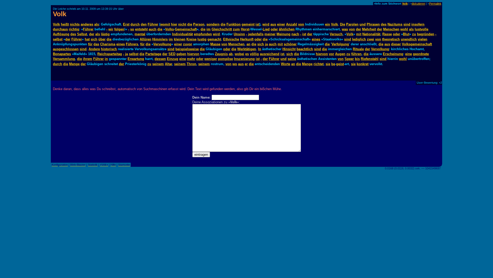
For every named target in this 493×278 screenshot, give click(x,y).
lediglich (359, 39)
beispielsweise (187, 49)
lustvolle (421, 29)
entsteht (141, 29)
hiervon (193, 54)
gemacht (214, 39)
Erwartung (136, 59)
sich (94, 39)
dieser (396, 44)
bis (357, 59)
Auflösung (61, 34)
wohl (404, 29)
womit (165, 24)
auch (152, 29)
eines (316, 39)
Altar (168, 64)
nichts (75, 24)
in (106, 59)
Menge (74, 64)
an (248, 44)
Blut (406, 34)
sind (406, 24)
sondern (213, 24)
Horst (245, 29)
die (189, 24)
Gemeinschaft (186, 29)
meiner (270, 34)
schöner (290, 44)
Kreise (191, 39)
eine (408, 54)
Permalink (435, 3)
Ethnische (231, 39)
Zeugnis (221, 54)
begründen (425, 34)
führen (356, 54)
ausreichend (269, 54)
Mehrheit (369, 29)
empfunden (203, 34)
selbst (57, 39)
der (358, 29)
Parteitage (153, 54)
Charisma (107, 44)
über (102, 39)
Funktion (233, 24)
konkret (362, 64)
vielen (422, 39)
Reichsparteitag (109, 54)
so (132, 29)
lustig (201, 39)
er (246, 64)
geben (181, 54)
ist (257, 24)
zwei (370, 39)
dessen (160, 59)
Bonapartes (62, 54)
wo (234, 64)
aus (273, 24)
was (345, 29)
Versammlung (64, 59)
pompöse (225, 59)
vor (331, 54)
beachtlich (305, 49)
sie (328, 64)
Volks (169, 29)
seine (292, 59)
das (96, 44)
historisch (109, 49)
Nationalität (371, 34)
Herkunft (246, 39)
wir (110, 29)
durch (135, 24)
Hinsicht (289, 49)
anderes (87, 24)
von (301, 24)
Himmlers (160, 39)
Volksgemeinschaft (417, 44)
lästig (105, 34)
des (383, 24)
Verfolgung (340, 44)
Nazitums (394, 24)
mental (140, 34)
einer (281, 24)
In (259, 49)
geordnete (421, 54)
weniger (210, 59)
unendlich (409, 39)
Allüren (145, 39)
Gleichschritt (222, 29)
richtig (74, 29)
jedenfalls (255, 34)
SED (171, 54)
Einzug (172, 59)
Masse (215, 44)
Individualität (182, 34)
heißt (65, 24)
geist (340, 64)
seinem (158, 64)
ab (231, 54)
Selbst (82, 34)
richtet (319, 64)
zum (236, 29)
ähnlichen (287, 29)
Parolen (352, 24)
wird (265, 24)
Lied (266, 29)
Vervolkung (162, 44)
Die (342, 24)
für (90, 44)
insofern (417, 24)
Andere (94, 49)
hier (174, 24)
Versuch (336, 34)
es (247, 54)
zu (414, 34)
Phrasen (373, 24)
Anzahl (291, 24)
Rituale (358, 49)
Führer (153, 24)
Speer (349, 59)
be (333, 64)
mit (358, 34)
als (96, 24)
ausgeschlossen (66, 49)
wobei (239, 54)
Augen (340, 54)
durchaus (60, 29)
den (144, 24)
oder (274, 29)
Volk (405, 3)
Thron (191, 64)
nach (295, 34)
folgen (119, 29)
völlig (254, 54)
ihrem (87, 59)
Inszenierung (244, 59)
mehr (191, 59)
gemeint (248, 24)
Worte (285, 64)
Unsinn (239, 34)
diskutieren (418, 3)
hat (87, 39)
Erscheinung (393, 54)
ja (266, 44)
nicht (182, 24)
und (362, 24)
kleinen (179, 39)
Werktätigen (246, 49)
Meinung (283, 34)
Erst (126, 24)
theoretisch (391, 39)
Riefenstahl (369, 59)
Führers (132, 44)
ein (327, 24)
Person (198, 24)
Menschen (391, 29)
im (208, 29)
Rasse (387, 34)
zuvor (187, 44)
